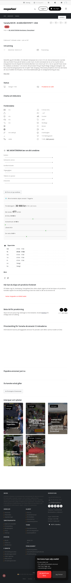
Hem (5, 16)
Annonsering (30, 519)
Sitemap (7, 533)
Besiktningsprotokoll (10, 554)
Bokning (28, 2)
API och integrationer (33, 530)
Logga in (43, 8)
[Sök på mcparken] (35, 9)
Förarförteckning (31, 554)
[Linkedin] (61, 506)
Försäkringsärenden (10, 561)
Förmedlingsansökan (10, 552)
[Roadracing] (52, 506)
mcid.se (44, 313)
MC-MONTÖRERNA (14, 30)
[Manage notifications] (4, 575)
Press (6, 530)
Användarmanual (31, 515)
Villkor (24, 578)
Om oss (29, 512)
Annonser (10, 16)
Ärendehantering (32, 528)
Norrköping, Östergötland (27, 30)
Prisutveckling (8, 526)
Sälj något (56, 8)
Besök (6, 540)
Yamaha (17, 16)
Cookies (30, 578)
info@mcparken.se (55, 502)
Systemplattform (31, 533)
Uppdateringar (9, 517)
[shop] (48, 2)
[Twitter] (8, 278)
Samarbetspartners (32, 521)
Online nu (7, 542)
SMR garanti (50, 139)
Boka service (8, 558)
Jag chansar (59, 574)
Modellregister (9, 528)
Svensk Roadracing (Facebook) (35, 552)
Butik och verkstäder (10, 524)
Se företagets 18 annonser (13, 391)
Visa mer (6, 74)
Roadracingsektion (32, 549)
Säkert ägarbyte (9, 556)
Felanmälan (8, 515)
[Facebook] (5, 278)
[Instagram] (58, 506)
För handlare (30, 517)
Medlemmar (8, 545)
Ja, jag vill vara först (44, 574)
